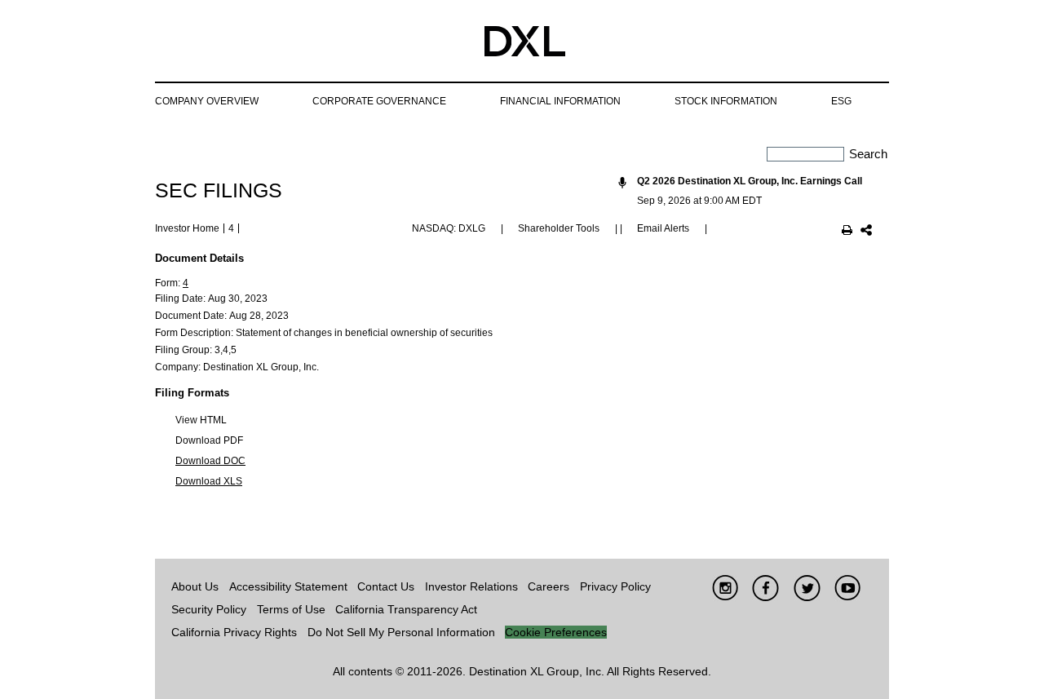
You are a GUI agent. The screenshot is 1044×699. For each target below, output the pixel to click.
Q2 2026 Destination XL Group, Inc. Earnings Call (749, 181)
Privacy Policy (615, 586)
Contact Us (385, 586)
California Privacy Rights (234, 632)
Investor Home (187, 228)
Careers (548, 586)
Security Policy (208, 609)
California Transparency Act (406, 609)
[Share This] (866, 231)
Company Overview (207, 101)
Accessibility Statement (288, 586)
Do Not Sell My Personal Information (401, 632)
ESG (841, 101)
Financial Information (560, 101)
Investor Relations (471, 586)
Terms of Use (291, 609)
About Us (195, 586)
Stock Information (726, 101)
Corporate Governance (379, 101)
